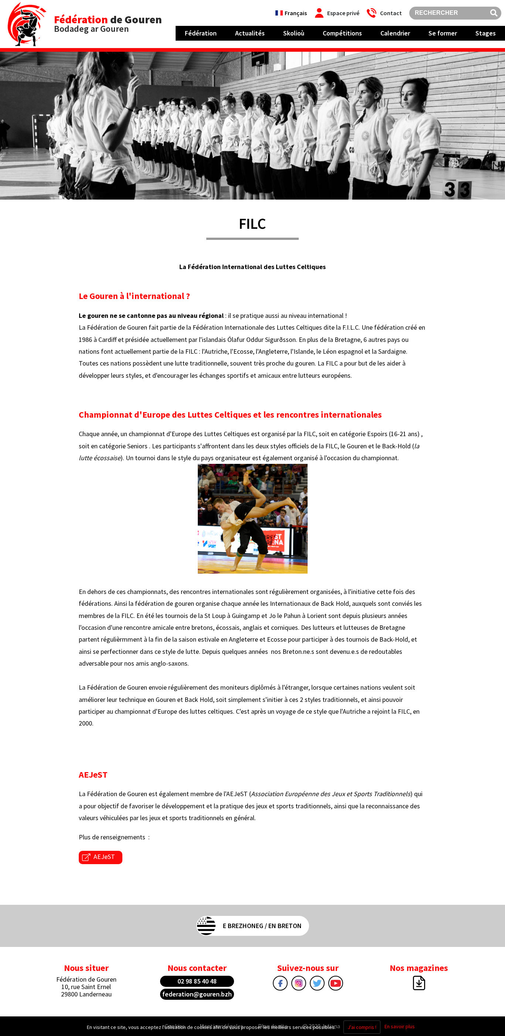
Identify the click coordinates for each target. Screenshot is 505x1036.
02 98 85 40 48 (197, 981)
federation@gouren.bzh (197, 994)
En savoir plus (399, 1026)
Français (296, 13)
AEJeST (104, 856)
